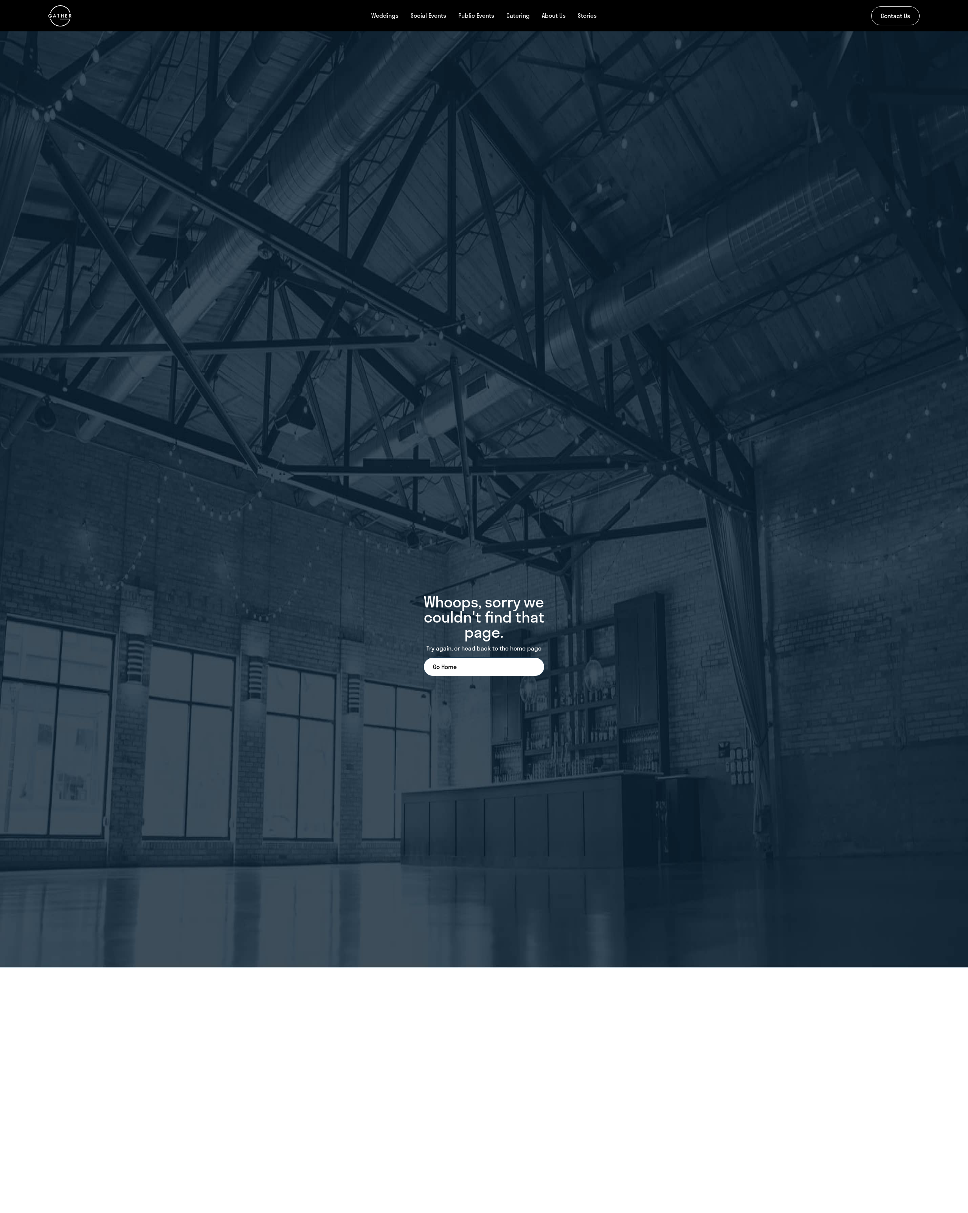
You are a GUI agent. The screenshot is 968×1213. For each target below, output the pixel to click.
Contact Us (895, 15)
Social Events (428, 15)
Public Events (476, 15)
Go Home (445, 666)
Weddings (385, 15)
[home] (121, 15)
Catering (518, 15)
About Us (554, 15)
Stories (587, 15)
